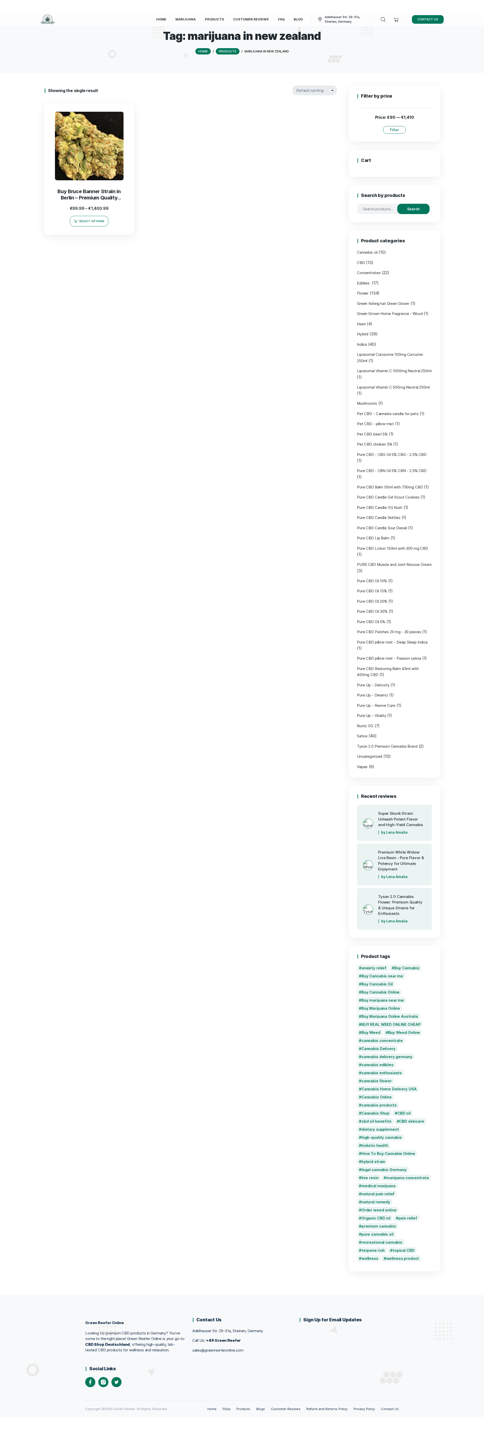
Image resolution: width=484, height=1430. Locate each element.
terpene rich (373, 1250)
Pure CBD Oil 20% (372, 601)
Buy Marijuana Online (380, 1008)
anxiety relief (373, 968)
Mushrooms (367, 403)
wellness (369, 1258)
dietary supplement (380, 1129)
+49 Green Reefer (223, 1340)
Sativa (362, 736)
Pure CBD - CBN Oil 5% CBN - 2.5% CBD (392, 470)
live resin (370, 1177)
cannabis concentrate (382, 1040)
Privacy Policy (364, 1409)
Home (212, 1409)
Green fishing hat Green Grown (383, 303)
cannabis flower (376, 1080)
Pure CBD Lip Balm (373, 538)
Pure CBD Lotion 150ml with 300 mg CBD (392, 548)
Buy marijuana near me (382, 1000)
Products (243, 1409)
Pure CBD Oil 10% (372, 580)
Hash (361, 324)
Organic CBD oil (375, 1218)
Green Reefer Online (104, 1322)
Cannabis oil (367, 252)
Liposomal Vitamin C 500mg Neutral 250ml (393, 387)
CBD (361, 262)
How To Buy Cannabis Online (388, 1153)
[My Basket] (396, 19)
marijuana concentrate (407, 1177)
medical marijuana (378, 1185)
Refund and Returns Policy (327, 1409)
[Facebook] (90, 1382)
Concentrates (368, 272)
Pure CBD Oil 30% (372, 611)
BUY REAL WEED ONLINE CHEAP (391, 1024)
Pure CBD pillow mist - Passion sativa (389, 658)
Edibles (364, 283)
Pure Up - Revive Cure (376, 705)
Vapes (362, 766)
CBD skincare (411, 1121)
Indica (362, 344)
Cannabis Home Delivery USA (389, 1089)
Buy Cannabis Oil (377, 984)
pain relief (407, 1218)
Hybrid (362, 334)
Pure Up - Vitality (371, 715)
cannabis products (379, 1105)
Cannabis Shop (375, 1113)
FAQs (227, 1409)
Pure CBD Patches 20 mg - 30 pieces (389, 631)
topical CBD (403, 1250)
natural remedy (375, 1202)
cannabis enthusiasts (381, 1072)
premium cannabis (378, 1226)
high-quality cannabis (381, 1137)
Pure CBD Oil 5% (371, 621)
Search (413, 209)
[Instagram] (103, 1382)
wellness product (402, 1258)
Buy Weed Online (404, 1032)
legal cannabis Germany (384, 1169)
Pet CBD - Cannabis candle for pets (387, 413)
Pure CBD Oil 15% (372, 591)
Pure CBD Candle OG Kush (379, 507)
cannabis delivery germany (386, 1056)
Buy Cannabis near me (382, 976)
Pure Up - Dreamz (372, 695)
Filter (394, 130)
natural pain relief (378, 1193)
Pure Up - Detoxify (373, 685)
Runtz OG (365, 725)
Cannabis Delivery (378, 1048)
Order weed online (379, 1210)
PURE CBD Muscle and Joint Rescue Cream (394, 564)
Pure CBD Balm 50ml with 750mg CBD (390, 487)
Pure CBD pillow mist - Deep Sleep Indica (392, 642)
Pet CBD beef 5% (372, 434)
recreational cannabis (381, 1242)
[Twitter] (116, 1382)
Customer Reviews (285, 1409)
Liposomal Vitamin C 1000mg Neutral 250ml (394, 370)
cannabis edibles (377, 1064)
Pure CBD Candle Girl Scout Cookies (388, 497)
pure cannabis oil (377, 1234)
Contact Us (390, 1409)
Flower (363, 293)
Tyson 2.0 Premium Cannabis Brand (387, 746)
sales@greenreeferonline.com (218, 1350)
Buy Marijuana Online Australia (389, 1016)
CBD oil (404, 1113)
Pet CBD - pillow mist (375, 423)
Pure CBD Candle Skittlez (379, 517)
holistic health (374, 1145)
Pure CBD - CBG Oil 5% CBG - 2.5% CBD (392, 454)
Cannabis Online (376, 1097)
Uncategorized (369, 756)
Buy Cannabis (406, 968)
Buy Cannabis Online (380, 992)
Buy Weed (370, 1032)
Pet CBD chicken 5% (374, 444)
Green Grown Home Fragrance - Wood (390, 313)
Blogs (260, 1409)
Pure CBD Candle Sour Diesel (382, 528)
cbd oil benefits (376, 1121)
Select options (91, 221)
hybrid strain (373, 1161)
